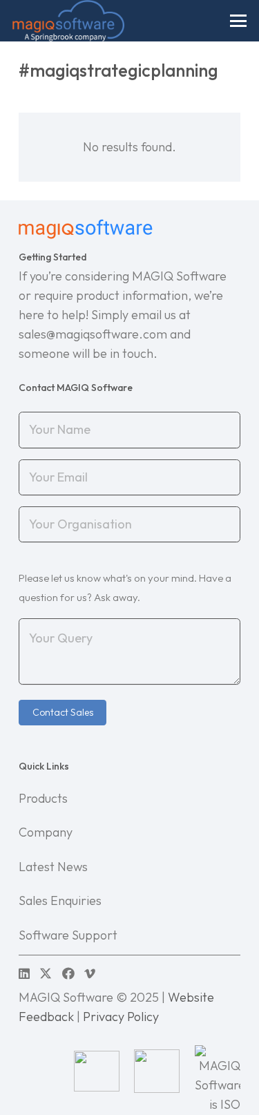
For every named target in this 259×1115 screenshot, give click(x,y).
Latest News (53, 867)
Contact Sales (62, 712)
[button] (238, 20)
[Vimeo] (89, 973)
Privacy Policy (121, 1017)
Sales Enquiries (60, 900)
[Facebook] (68, 973)
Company (46, 832)
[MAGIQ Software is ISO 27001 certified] (217, 1070)
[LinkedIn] (24, 973)
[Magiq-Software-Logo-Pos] (68, 20)
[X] (45, 973)
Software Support (68, 935)
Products (43, 798)
